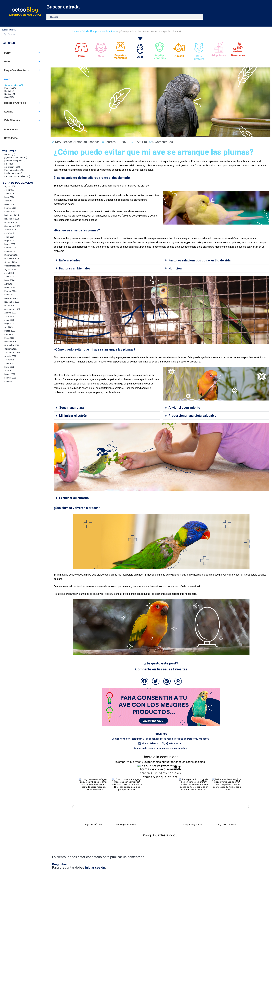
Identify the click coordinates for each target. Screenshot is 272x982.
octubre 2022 (10, 349)
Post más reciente (14, 170)
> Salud (84, 31)
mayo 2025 (9, 240)
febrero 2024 (10, 291)
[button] (107, 260)
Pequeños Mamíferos (17, 70)
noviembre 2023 (11, 302)
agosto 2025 (10, 229)
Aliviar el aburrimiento (184, 407)
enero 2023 (9, 338)
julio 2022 (9, 360)
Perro (7, 52)
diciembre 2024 (11, 255)
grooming (10, 154)
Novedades (11, 138)
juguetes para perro (14, 160)
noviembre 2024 (11, 258)
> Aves (112, 31)
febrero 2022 (10, 378)
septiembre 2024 (12, 266)
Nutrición (175, 268)
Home (75, 31)
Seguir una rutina (71, 407)
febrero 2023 (10, 334)
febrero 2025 (10, 248)
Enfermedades (69, 260)
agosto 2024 (10, 269)
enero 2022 (9, 381)
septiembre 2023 (12, 309)
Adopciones (11, 129)
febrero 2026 (10, 208)
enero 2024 (9, 295)
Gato (7, 61)
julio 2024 (9, 273)
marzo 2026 (9, 204)
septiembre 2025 (12, 226)
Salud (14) (9, 97)
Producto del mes (13, 173)
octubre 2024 (10, 262)
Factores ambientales (74, 268)
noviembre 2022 (11, 345)
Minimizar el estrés (73, 415)
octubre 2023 (10, 305)
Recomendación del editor (17, 176)
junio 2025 (9, 237)
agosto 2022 (10, 356)
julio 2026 (9, 190)
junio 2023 (9, 320)
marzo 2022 (9, 374)
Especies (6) (10, 88)
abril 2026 (9, 201)
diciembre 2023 (11, 298)
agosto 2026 (10, 186)
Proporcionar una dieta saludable (192, 415)
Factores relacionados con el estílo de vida (199, 260)
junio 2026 (9, 193)
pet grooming (12, 167)
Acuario (8, 111)
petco (8, 164)
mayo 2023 (9, 323)
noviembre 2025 (11, 219)
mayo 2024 (9, 280)
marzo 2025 (9, 244)
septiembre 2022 (12, 352)
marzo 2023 (9, 331)
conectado (94, 857)
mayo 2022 (9, 367)
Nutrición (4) (10, 94)
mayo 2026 (9, 197)
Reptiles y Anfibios (15, 102)
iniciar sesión (95, 867)
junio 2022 (9, 363)
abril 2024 (9, 284)
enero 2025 (9, 251)
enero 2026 (9, 211)
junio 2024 (9, 276)
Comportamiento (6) (13, 85)
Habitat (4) (9, 91)
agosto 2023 (10, 313)
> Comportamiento (98, 31)
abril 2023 (9, 327)
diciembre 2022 (11, 341)
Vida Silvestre (12, 120)
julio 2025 (9, 233)
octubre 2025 (10, 222)
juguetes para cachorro (16, 157)
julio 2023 (9, 316)
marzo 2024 (9, 287)
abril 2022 (9, 370)
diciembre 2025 (11, 215)
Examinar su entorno (74, 498)
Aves (7, 79)
